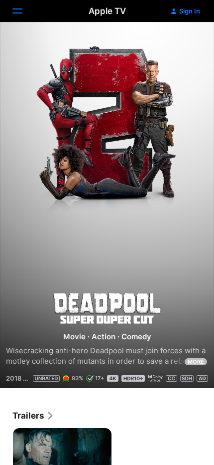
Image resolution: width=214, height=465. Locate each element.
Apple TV (107, 11)
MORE (196, 361)
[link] (33, 415)
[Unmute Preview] (187, 41)
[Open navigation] (23, 11)
